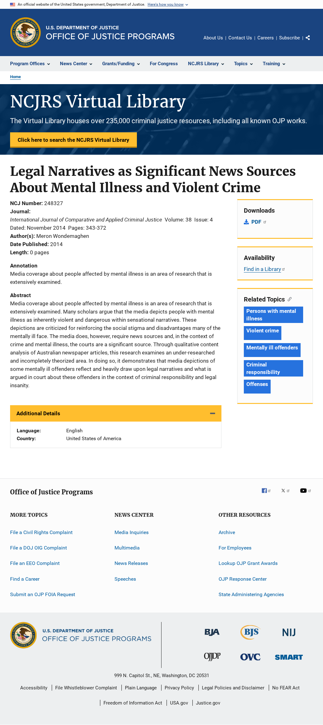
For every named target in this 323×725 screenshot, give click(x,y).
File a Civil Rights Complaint (41, 532)
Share (313, 42)
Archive (227, 532)
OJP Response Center (243, 579)
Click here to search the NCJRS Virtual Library (73, 140)
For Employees (235, 548)
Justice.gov (208, 703)
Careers (265, 38)
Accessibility (33, 688)
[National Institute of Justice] (289, 637)
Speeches (125, 579)
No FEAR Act (286, 688)
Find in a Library (262, 269)
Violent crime (262, 330)
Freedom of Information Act (132, 703)
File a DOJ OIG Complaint (38, 548)
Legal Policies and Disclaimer (233, 688)
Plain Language (141, 688)
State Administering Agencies (251, 594)
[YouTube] (307, 495)
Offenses (257, 384)
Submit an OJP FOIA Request (42, 594)
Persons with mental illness (271, 315)
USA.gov (179, 703)
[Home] (110, 32)
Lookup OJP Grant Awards (248, 563)
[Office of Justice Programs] (25, 32)
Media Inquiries (132, 532)
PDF (256, 222)
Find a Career (24, 579)
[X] (288, 495)
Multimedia (127, 548)
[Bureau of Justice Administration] (212, 637)
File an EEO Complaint (35, 563)
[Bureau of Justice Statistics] (250, 640)
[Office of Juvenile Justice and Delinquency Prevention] (212, 662)
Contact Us (240, 38)
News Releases (131, 563)
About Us (213, 38)
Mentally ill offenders (272, 347)
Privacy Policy (179, 688)
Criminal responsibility (263, 368)
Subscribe (289, 38)
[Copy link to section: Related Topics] (288, 299)
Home (15, 76)
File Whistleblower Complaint (86, 688)
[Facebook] (269, 495)
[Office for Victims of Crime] (250, 661)
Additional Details (38, 413)
